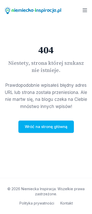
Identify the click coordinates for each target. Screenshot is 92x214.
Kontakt (66, 203)
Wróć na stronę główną (46, 126)
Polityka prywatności (36, 203)
